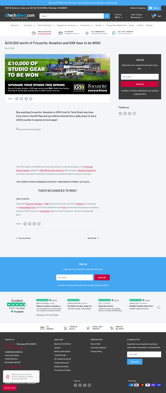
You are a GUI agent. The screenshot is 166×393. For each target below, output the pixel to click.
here (65, 207)
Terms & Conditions (98, 348)
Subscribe (140, 84)
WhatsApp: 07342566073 (58, 8)
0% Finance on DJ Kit (62, 359)
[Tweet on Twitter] (26, 98)
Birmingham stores (27, 207)
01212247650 (41, 8)
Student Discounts (61, 363)
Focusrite (30, 204)
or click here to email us (14, 347)
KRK (46, 204)
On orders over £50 (44, 33)
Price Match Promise (62, 370)
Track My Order (60, 355)
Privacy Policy (96, 351)
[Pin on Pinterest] (21, 98)
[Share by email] (30, 98)
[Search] (107, 16)
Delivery (133, 8)
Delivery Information (62, 351)
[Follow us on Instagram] (125, 113)
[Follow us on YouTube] (134, 113)
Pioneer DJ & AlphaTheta (116, 25)
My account (136, 17)
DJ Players (28, 25)
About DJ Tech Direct (62, 344)
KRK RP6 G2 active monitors (52, 170)
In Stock (140, 25)
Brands (98, 25)
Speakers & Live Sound (66, 25)
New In (131, 25)
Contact (57, 348)
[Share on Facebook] (17, 98)
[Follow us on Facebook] (129, 113)
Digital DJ (14, 25)
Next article (92, 238)
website (80, 204)
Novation (38, 204)
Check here (45, 211)
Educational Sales (61, 366)
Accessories (85, 25)
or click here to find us (13, 367)
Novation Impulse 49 (86, 170)
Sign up (156, 8)
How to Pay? (95, 344)
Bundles (149, 25)
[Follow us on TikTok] (120, 113)
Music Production (45, 25)
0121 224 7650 (10, 344)
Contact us (142, 8)
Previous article (24, 238)
